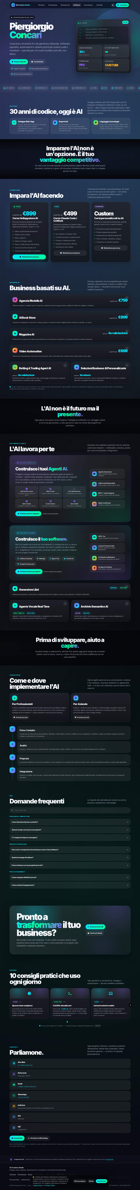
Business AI (65, 5)
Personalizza (80, 1181)
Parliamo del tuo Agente (29, 514)
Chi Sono (41, 5)
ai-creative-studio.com (25, 1065)
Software (76, 5)
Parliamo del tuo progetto (30, 571)
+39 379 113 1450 (23, 1097)
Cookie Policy (37, 1185)
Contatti (99, 5)
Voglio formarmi (19, 68)
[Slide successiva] (130, 1005)
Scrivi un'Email (96, 933)
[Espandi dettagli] (127, 298)
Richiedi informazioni (30, 257)
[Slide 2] (69, 1021)
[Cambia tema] (113, 5)
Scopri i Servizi (20, 62)
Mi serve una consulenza (22, 74)
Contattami (123, 5)
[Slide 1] (67, 1021)
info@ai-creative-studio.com (27, 1086)
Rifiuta (91, 1181)
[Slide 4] (72, 1021)
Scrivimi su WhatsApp (39, 1138)
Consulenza (88, 5)
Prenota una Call (22, 717)
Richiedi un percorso (112, 248)
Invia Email (18, 1138)
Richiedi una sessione (71, 253)
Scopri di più (109, 1159)
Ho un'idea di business (39, 68)
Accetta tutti (101, 1181)
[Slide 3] (70, 1021)
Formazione (52, 5)
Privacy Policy (50, 1185)
